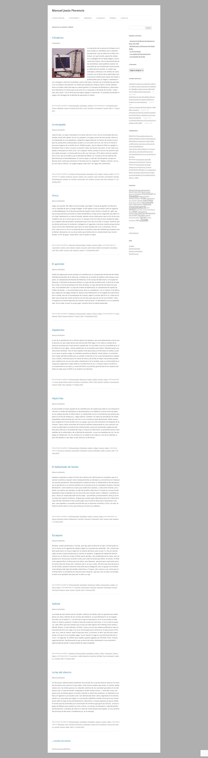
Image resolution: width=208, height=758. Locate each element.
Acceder (131, 246)
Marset (93, 248)
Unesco (149, 217)
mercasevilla (147, 202)
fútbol (60, 316)
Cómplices (57, 37)
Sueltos (90, 106)
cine (85, 177)
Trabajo (95, 448)
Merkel (98, 248)
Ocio (95, 174)
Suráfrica (74, 179)
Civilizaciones (72, 519)
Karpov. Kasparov (68, 316)
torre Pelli (133, 215)
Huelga (134, 200)
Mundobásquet (57, 179)
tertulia (56, 727)
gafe (89, 248)
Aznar (56, 382)
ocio (148, 207)
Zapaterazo (58, 329)
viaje (110, 108)
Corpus (66, 108)
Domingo (113, 18)
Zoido (144, 220)
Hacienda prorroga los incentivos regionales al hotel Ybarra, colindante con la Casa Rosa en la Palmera (142, 115)
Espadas (134, 196)
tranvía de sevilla (134, 217)
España (78, 248)
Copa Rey (80, 519)
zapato (82, 250)
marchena (91, 108)
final (104, 656)
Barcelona (60, 519)
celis (139, 192)
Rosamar (62, 590)
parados (65, 179)
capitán (81, 177)
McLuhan (79, 724)
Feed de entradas (134, 249)
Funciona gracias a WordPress (61, 749)
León (66, 724)
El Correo (61, 451)
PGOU (91, 382)
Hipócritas (57, 398)
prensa (90, 451)
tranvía (147, 215)
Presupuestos (105, 585)
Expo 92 (142, 196)
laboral (70, 382)
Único (55, 195)
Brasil (61, 382)
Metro (131, 204)
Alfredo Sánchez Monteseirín (139, 190)
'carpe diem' (56, 248)
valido (67, 727)
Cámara (75, 177)
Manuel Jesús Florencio (68, 10)
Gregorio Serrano (134, 198)
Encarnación (85, 587)
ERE (155, 194)
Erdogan (72, 248)
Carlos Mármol (133, 233)
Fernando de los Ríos (76, 108)
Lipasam (139, 201)
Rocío (57, 590)
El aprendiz (58, 263)
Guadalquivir (151, 198)
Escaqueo (57, 535)
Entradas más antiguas (61, 741)
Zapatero (111, 179)
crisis (95, 177)
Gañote (56, 603)
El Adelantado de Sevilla (65, 466)
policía (145, 209)
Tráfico (102, 653)
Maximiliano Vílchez (135, 203)
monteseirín (98, 108)
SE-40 (130, 211)
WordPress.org (133, 254)
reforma (100, 382)
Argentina (69, 177)
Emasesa (138, 194)
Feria (147, 196)
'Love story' (74, 656)
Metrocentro (137, 204)
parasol (114, 587)
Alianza (54, 519)
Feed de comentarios (135, 251)
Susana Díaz (81, 179)
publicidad (96, 451)
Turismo (106, 174)
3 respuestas (56, 43)
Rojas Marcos (151, 209)
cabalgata (60, 108)
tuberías (91, 179)
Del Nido (99, 656)
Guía (130, 201)
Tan (87, 179)
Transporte (108, 653)
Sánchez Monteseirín (146, 213)
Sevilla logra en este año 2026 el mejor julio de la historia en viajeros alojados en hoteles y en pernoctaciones (142, 99)
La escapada (58, 124)
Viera (105, 179)
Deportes (72, 245)
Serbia (61, 250)
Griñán (65, 382)
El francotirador (58, 18)
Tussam (143, 217)
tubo (101, 519)
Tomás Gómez (114, 382)
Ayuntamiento (74, 18)
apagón (62, 177)
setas (67, 590)
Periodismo (83, 106)
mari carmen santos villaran (138, 149)
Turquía (105, 108)
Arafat (80, 656)
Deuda (143, 192)
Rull (113, 724)
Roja (57, 250)
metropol (100, 587)
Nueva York (95, 724)
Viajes (111, 174)
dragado (148, 192)
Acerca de (124, 18)
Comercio (72, 174)
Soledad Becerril (142, 211)
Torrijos (72, 590)
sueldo (103, 451)
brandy (62, 248)
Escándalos (100, 18)
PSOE (95, 382)
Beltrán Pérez (133, 192)
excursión (84, 248)
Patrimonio (91, 585)
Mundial (116, 177)
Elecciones (83, 379)
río (69, 179)
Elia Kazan (61, 724)
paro (137, 209)
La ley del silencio (61, 672)
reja (53, 590)
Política (89, 379)
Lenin (85, 108)
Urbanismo (88, 18)
